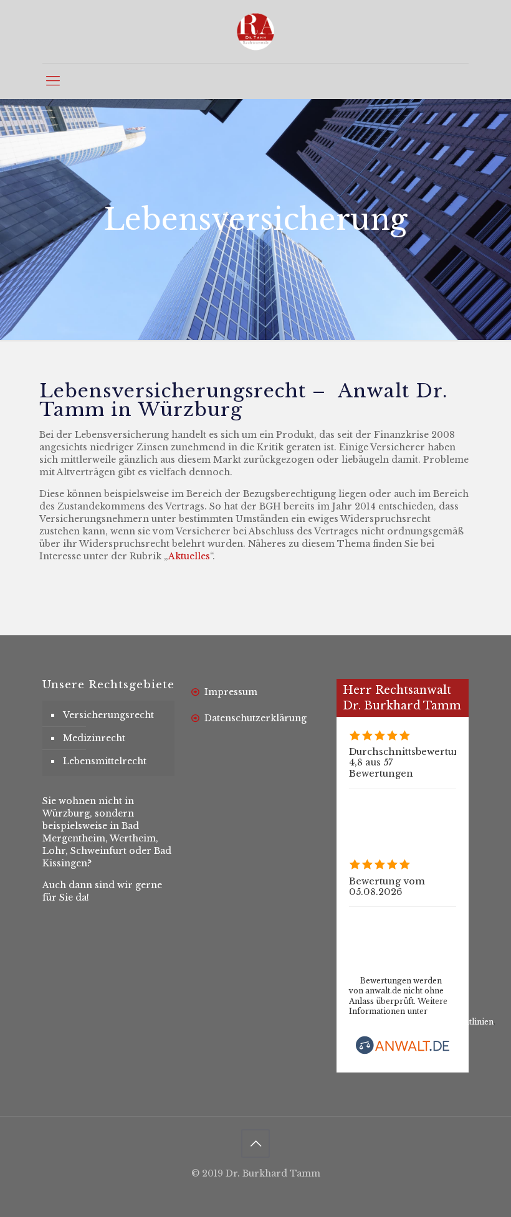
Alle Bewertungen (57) (400, 799)
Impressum (230, 692)
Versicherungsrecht (108, 715)
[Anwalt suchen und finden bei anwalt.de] (402, 1051)
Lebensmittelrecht (104, 761)
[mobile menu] (53, 81)
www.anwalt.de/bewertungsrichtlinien (421, 1021)
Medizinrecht (94, 738)
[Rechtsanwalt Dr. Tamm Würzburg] (255, 31)
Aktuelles (189, 556)
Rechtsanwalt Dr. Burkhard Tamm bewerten (434, 939)
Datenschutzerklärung (255, 718)
